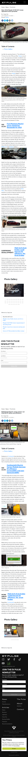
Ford (6, 147)
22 (7, 302)
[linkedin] (7, 20)
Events (4, 702)
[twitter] (5, 20)
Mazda (7, 17)
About (19, 704)
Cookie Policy (14, 752)
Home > (3, 7)
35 (17, 304)
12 (7, 301)
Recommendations (7, 724)
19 (20, 301)
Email (2, 360)
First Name (3, 351)
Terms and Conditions (14, 755)
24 (11, 302)
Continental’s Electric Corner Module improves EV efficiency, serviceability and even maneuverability (16, 469)
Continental (11, 456)
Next (24, 293)
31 (9, 304)
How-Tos (4, 717)
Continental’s (10, 602)
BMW (2, 147)
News (4, 699)
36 (19, 304)
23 (9, 302)
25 (13, 302)
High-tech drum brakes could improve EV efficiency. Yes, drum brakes (21, 251)
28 (19, 302)
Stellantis (11, 147)
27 (17, 302)
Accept (14, 748)
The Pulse (21, 699)
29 (20, 302)
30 (22, 302)
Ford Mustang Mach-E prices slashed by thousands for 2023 (15, 126)
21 (5, 302)
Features (4, 721)
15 (13, 301)
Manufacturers (6, 704)
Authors (19, 706)
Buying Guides (6, 719)
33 (13, 304)
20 (22, 301)
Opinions (4, 714)
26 (15, 302)
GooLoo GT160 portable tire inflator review (13, 331)
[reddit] (12, 20)
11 (5, 301)
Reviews (4, 712)
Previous (3, 293)
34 (15, 304)
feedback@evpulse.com (8, 666)
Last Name (3, 355)
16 (15, 301)
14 (11, 301)
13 (9, 301)
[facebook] (2, 20)
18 (19, 301)
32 (11, 304)
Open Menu (24, 2)
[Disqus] (14, 386)
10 (22, 299)
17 (17, 301)
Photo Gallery (8, 49)
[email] (10, 20)
